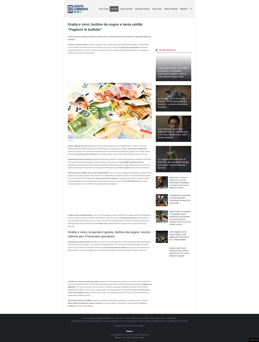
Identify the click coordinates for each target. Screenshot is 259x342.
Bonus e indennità (171, 9)
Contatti (142, 337)
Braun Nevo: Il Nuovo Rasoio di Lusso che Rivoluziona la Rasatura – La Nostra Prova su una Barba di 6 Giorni (179, 183)
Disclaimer (135, 337)
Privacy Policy (126, 337)
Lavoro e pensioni (126, 9)
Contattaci (141, 326)
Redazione (118, 337)
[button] (191, 9)
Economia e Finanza (142, 9)
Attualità (114, 9)
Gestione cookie (254, 339)
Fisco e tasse (157, 9)
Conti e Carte (103, 9)
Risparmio (183, 9)
